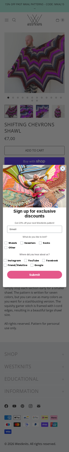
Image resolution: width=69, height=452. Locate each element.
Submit (34, 275)
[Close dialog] (62, 168)
